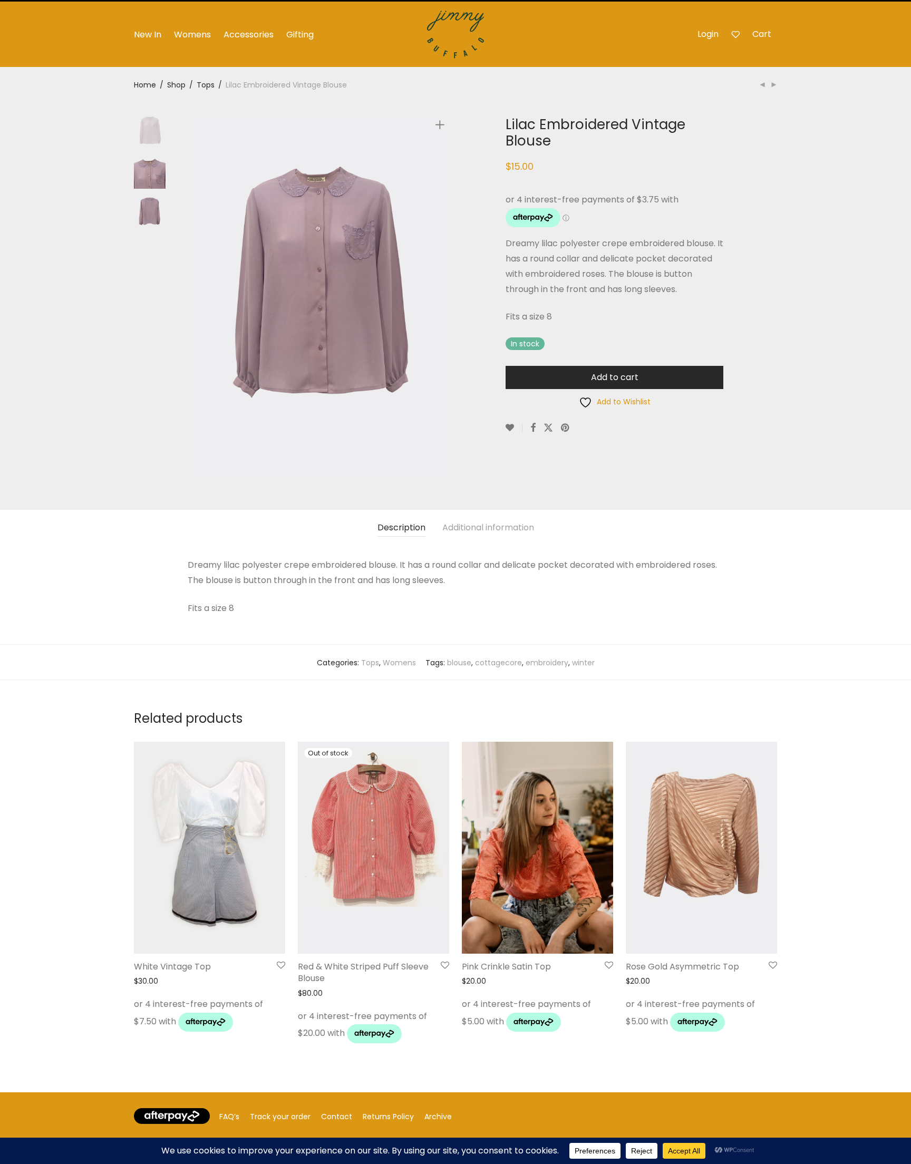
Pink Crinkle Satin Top (506, 967)
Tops (206, 85)
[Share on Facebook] (533, 428)
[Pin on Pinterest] (565, 428)
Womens (192, 34)
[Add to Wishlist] (514, 428)
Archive (438, 1116)
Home (145, 85)
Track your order (280, 1116)
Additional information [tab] (488, 527)
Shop (176, 85)
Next (441, 298)
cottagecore (498, 662)
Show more (151, 1025)
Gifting (300, 34)
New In (147, 34)
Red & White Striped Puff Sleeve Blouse (363, 972)
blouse (459, 662)
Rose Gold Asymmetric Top (682, 967)
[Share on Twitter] (548, 428)
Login (708, 34)
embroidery (547, 662)
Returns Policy (388, 1116)
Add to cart (614, 377)
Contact (336, 1116)
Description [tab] (401, 527)
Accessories (249, 34)
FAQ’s (229, 1116)
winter (583, 662)
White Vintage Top (172, 967)
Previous (194, 298)
